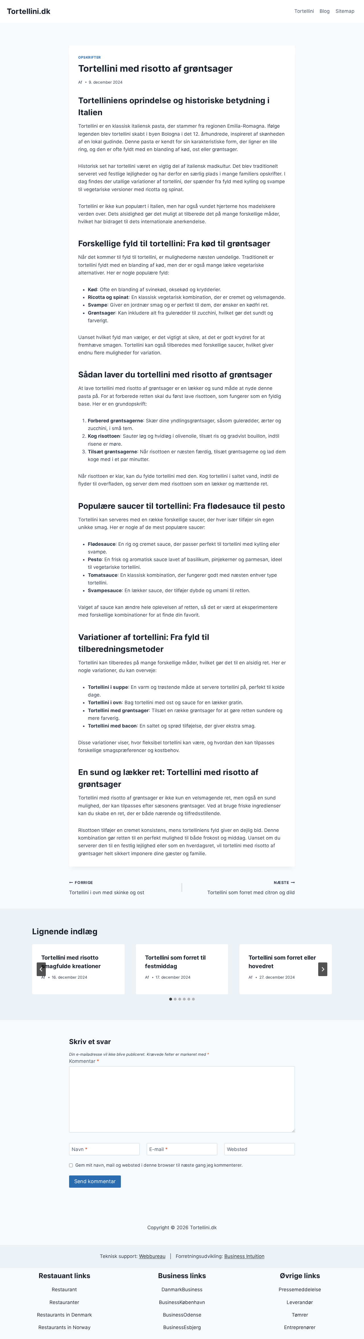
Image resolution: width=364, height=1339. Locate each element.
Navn (80, 1149)
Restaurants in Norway (64, 1327)
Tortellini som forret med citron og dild (251, 887)
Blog (325, 11)
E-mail (158, 1149)
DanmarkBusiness (182, 1289)
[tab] (170, 999)
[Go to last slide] (41, 969)
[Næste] (322, 969)
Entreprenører (299, 1327)
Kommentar (84, 1061)
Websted (237, 1149)
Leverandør (300, 1302)
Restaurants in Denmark (64, 1315)
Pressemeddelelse (300, 1289)
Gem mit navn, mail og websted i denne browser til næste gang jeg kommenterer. (159, 1165)
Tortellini (304, 11)
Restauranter (64, 1302)
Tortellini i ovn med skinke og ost (106, 887)
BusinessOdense (182, 1315)
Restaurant (64, 1289)
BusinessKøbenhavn (182, 1302)
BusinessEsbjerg (182, 1327)
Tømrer (300, 1315)
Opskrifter (89, 57)
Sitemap (345, 11)
